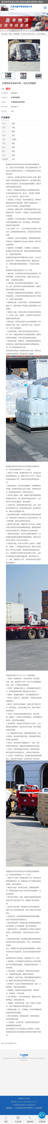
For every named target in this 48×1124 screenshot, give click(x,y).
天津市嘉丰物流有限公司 (20, 1105)
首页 (10, 34)
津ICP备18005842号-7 (30, 1102)
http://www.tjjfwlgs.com (8, 1043)
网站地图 (39, 1108)
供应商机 (16, 34)
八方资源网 (17, 1108)
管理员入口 (32, 1108)
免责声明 (25, 1108)
